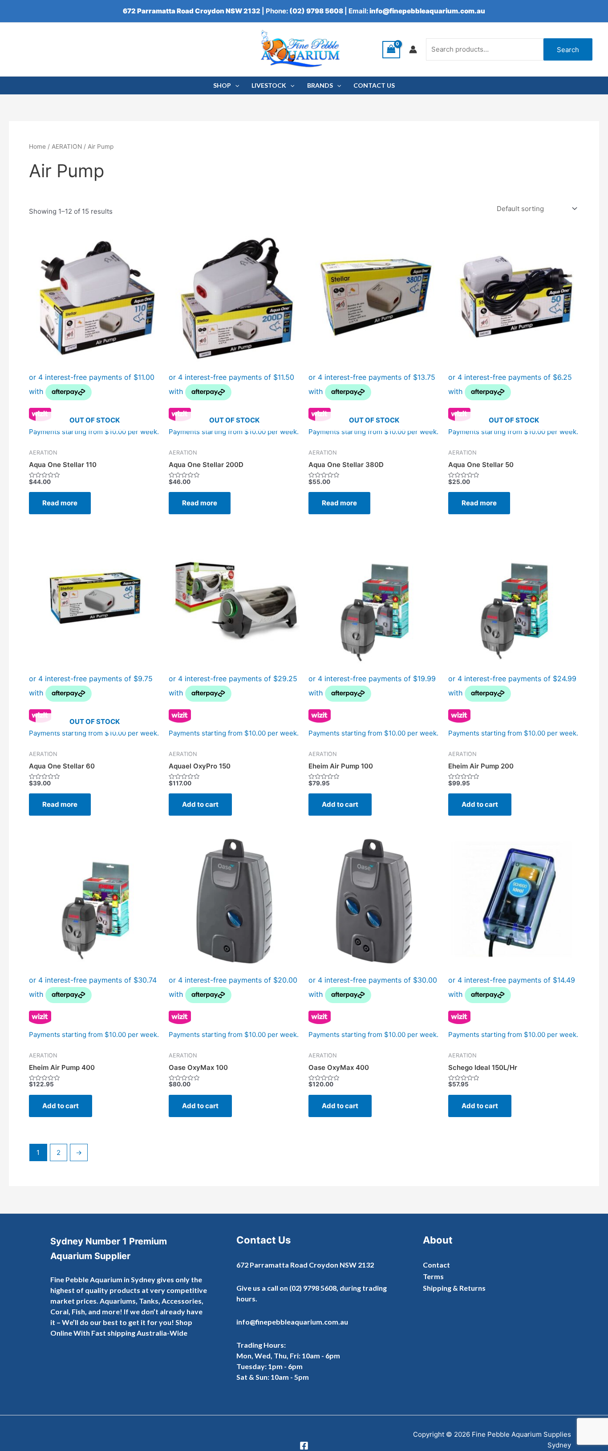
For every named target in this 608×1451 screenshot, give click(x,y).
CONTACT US (374, 85)
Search (568, 49)
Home (37, 146)
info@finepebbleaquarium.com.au (427, 11)
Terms (433, 1276)
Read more (59, 503)
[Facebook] (304, 1445)
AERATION (67, 146)
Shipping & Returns (454, 1288)
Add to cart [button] (200, 804)
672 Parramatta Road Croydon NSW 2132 (191, 11)
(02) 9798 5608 (316, 11)
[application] (235, 85)
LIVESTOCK (268, 85)
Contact (436, 1264)
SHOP (222, 85)
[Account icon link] (413, 49)
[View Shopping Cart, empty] (391, 49)
